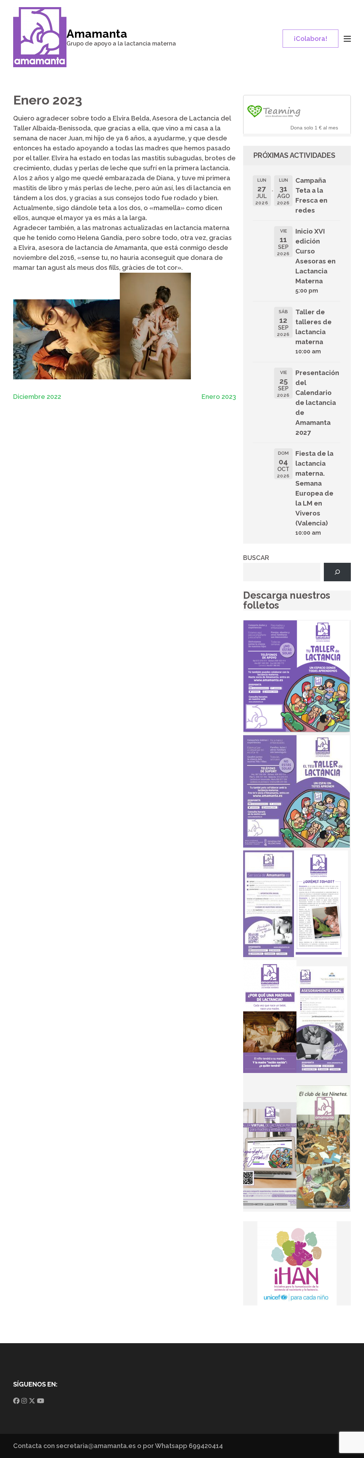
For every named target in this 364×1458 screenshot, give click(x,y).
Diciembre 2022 (37, 396)
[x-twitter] (32, 1401)
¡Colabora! (310, 38)
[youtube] (40, 1401)
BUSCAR (256, 557)
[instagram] (24, 1401)
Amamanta (96, 33)
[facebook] (16, 1401)
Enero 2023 (219, 396)
